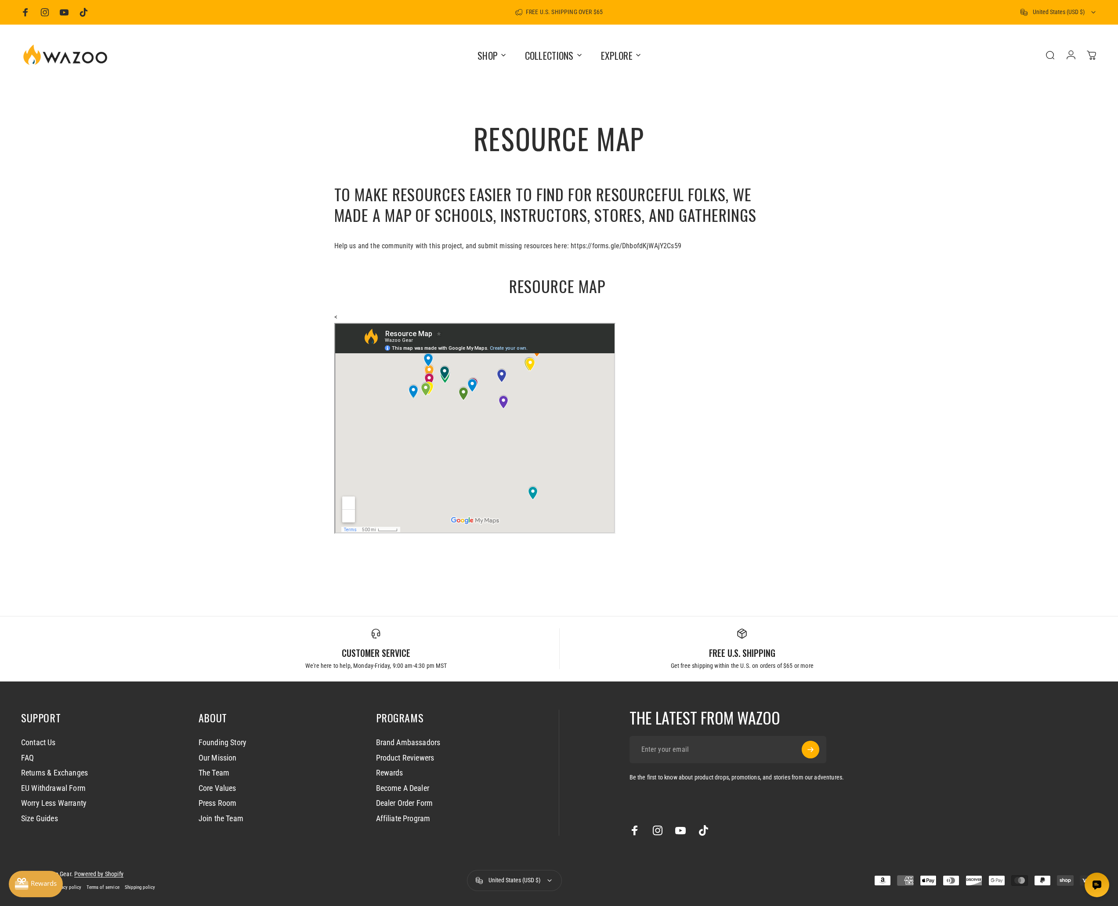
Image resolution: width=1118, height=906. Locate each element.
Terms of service (103, 887)
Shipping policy (140, 887)
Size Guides (39, 818)
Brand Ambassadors (408, 742)
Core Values (217, 788)
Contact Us (38, 742)
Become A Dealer (402, 788)
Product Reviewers (405, 757)
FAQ (27, 757)
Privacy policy (67, 887)
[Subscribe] (810, 749)
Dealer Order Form (404, 803)
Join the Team (221, 818)
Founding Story (222, 742)
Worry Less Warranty (54, 803)
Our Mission (218, 757)
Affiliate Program (403, 818)
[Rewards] (36, 884)
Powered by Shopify (98, 873)
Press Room (218, 803)
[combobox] (1058, 12)
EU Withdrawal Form (53, 788)
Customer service (376, 653)
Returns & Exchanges (54, 772)
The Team (214, 772)
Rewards (389, 772)
